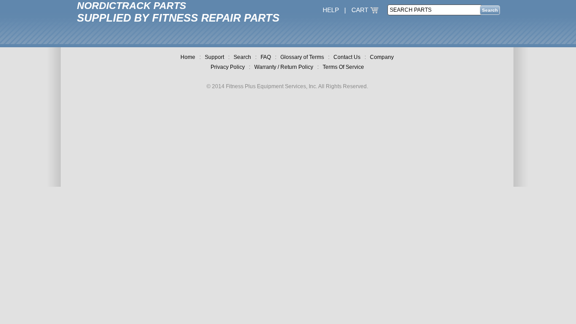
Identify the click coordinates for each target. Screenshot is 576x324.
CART (360, 10)
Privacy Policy (228, 67)
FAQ (266, 57)
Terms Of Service (343, 67)
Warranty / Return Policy (283, 67)
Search (242, 57)
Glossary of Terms (302, 57)
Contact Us (346, 57)
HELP (331, 10)
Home (187, 57)
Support (214, 57)
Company (382, 57)
